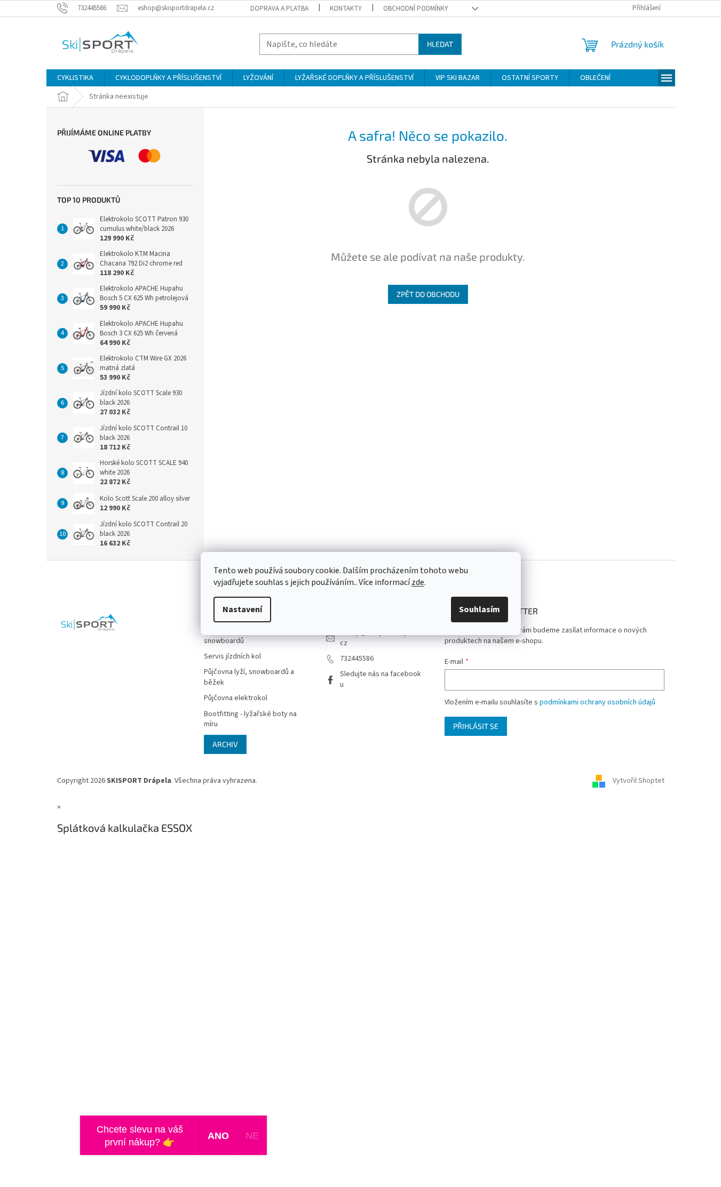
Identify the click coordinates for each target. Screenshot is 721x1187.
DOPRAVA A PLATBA (279, 8)
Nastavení (242, 609)
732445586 (357, 658)
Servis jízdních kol (232, 657)
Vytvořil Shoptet (638, 780)
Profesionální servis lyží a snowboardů (244, 635)
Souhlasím (479, 609)
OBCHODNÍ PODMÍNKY (415, 8)
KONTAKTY (346, 8)
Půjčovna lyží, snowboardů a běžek (249, 677)
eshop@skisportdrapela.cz (379, 637)
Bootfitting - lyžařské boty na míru (250, 719)
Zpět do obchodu (428, 294)
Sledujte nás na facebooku (380, 679)
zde (417, 582)
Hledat (440, 44)
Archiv (225, 744)
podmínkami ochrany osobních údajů (597, 702)
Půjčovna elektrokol (235, 698)
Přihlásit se (475, 726)
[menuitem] (75, 77)
